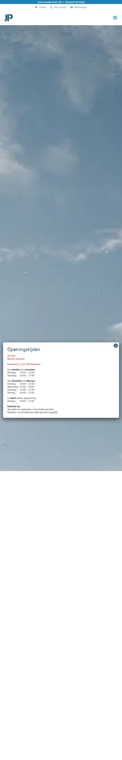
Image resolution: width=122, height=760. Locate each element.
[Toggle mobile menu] (115, 17)
